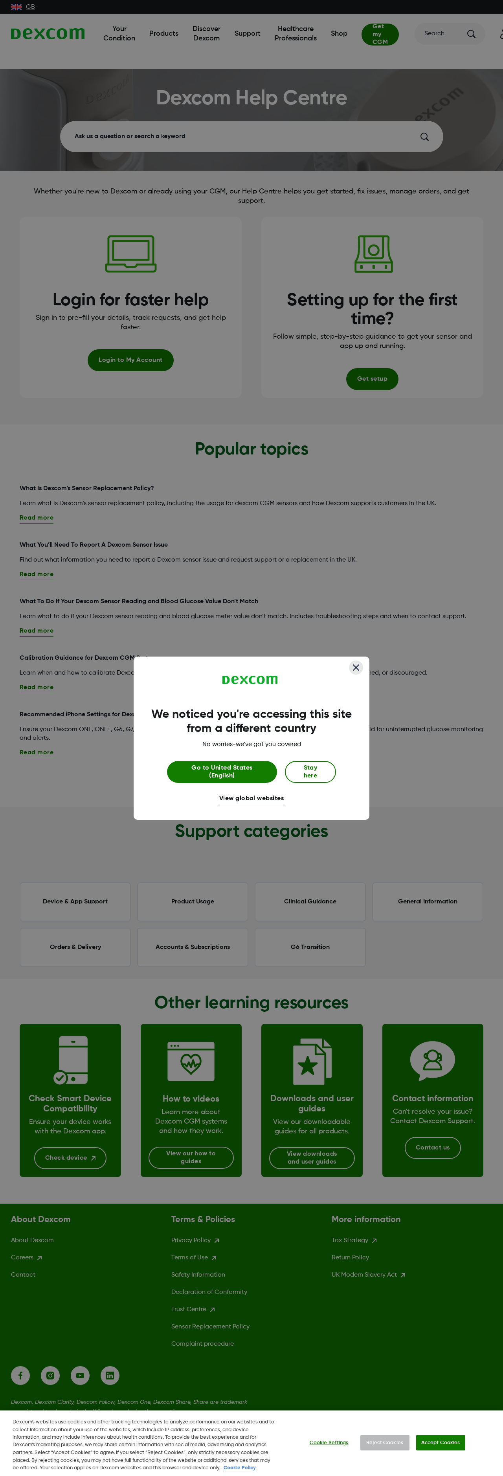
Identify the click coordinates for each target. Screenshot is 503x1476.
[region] (251, 1443)
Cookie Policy (240, 1468)
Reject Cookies (384, 1442)
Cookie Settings (329, 1442)
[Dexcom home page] (250, 680)
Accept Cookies (440, 1442)
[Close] (356, 667)
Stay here (311, 772)
